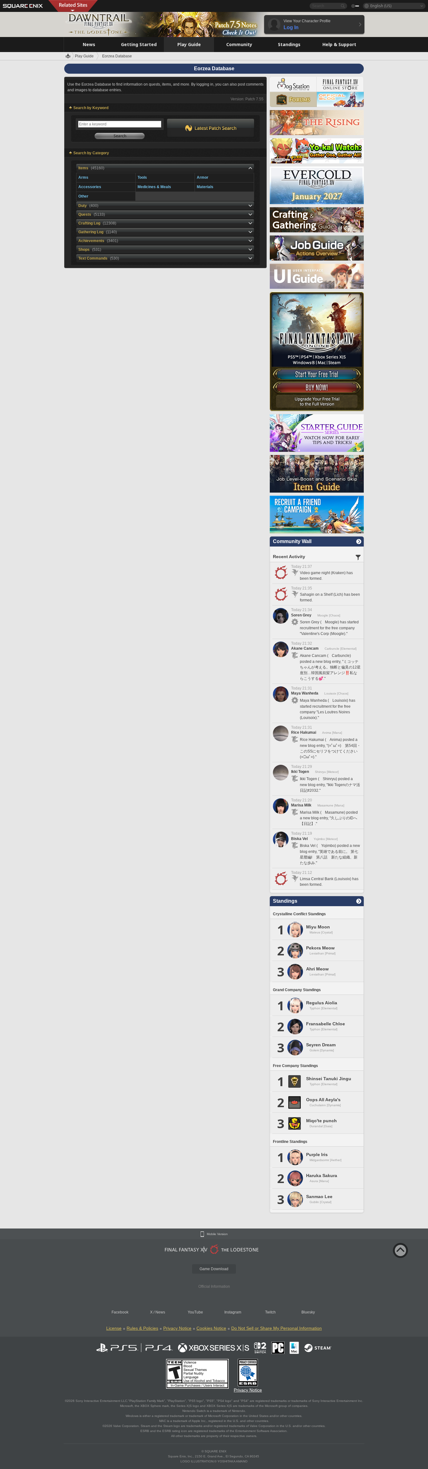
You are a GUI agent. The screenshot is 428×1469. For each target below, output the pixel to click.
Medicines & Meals (154, 187)
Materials (205, 187)
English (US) (380, 5)
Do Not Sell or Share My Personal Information (276, 1328)
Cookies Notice (211, 1328)
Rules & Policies (142, 1328)
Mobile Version (217, 1234)
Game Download (214, 1269)
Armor (202, 177)
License (114, 1328)
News (160, 1312)
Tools (142, 177)
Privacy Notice (177, 1328)
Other (83, 196)
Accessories (89, 187)
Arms (83, 177)
